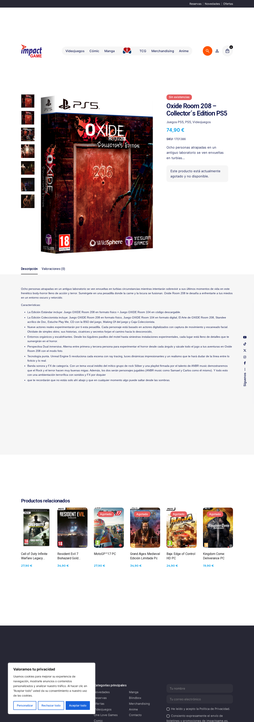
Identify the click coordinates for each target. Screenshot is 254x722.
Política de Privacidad (214, 709)
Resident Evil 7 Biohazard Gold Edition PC (67, 556)
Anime (133, 709)
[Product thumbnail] (36, 528)
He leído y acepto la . (200, 709)
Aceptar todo (77, 705)
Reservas (195, 3)
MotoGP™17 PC (105, 554)
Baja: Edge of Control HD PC (180, 556)
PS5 (188, 122)
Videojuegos (201, 122)
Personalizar (25, 705)
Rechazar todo (51, 705)
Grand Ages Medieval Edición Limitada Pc (145, 556)
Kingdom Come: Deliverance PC (214, 556)
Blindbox (135, 698)
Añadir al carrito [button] (36, 541)
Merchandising (139, 703)
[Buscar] (207, 51)
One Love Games (106, 715)
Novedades (212, 3)
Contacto (135, 715)
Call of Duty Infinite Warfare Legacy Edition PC (34, 556)
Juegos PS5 (175, 122)
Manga (133, 692)
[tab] (29, 269)
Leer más (109, 541)
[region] (51, 688)
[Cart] (227, 50)
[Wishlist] (217, 51)
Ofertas (228, 3)
